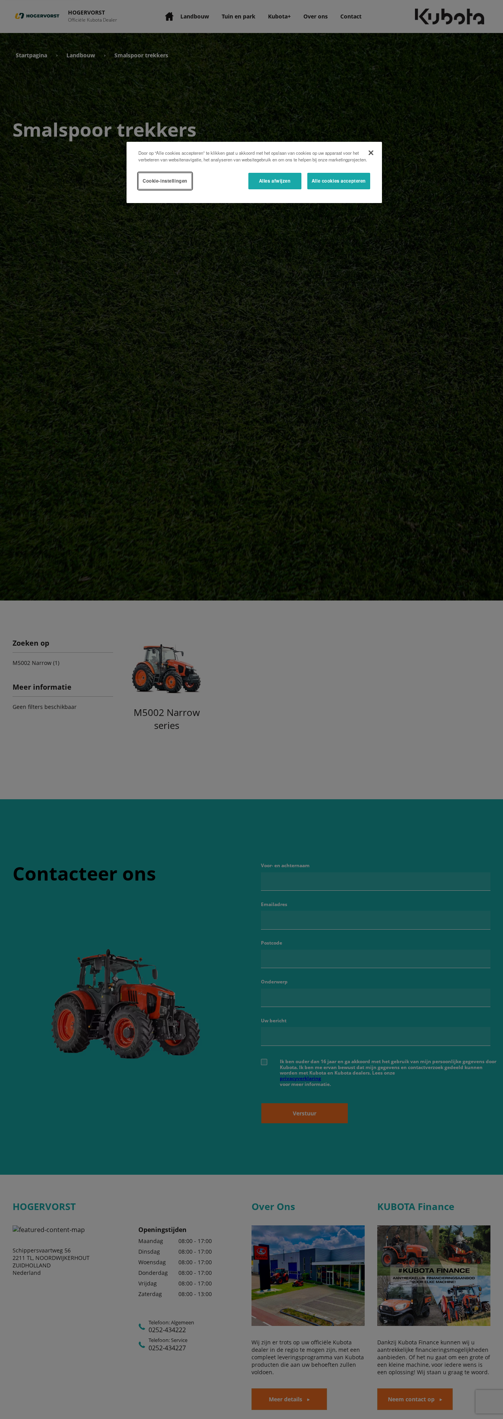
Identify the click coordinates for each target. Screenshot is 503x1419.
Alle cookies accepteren (339, 181)
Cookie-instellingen (165, 181)
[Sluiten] (371, 152)
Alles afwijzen (275, 181)
